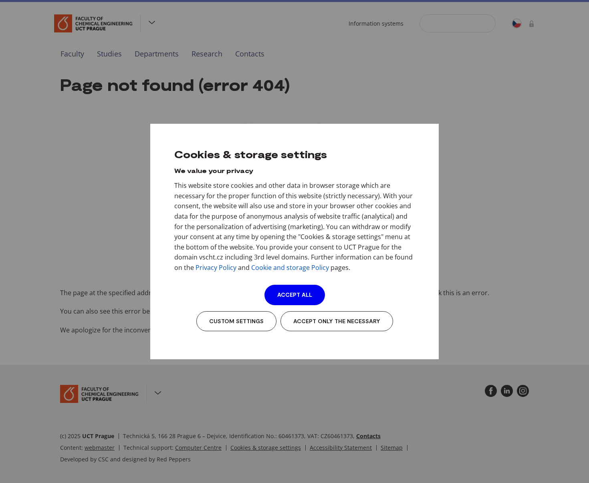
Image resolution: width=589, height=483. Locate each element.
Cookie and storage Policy (290, 267)
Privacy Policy (216, 267)
